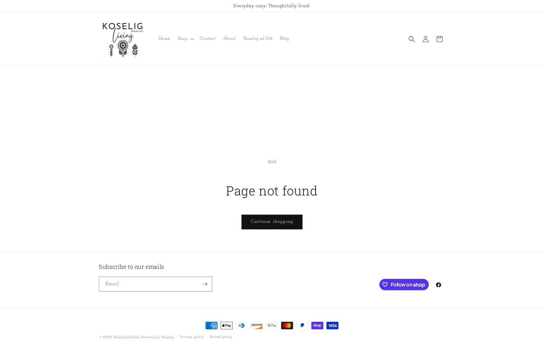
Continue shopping (272, 221)
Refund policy (221, 337)
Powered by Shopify (157, 337)
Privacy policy (192, 337)
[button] (185, 38)
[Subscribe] (205, 284)
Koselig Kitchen (127, 337)
